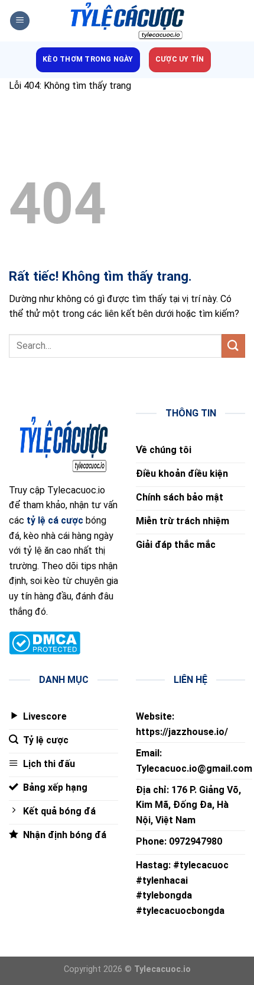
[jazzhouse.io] (127, 21)
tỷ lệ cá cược (55, 520)
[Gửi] (233, 345)
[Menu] (20, 21)
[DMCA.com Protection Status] (44, 642)
